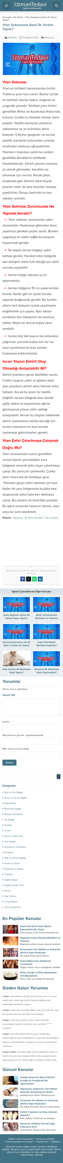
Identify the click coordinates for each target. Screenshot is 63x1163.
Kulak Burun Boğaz (13, 869)
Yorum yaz (49, 37)
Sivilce (7, 890)
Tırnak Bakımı (10, 901)
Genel (7, 830)
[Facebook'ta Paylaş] (22, 579)
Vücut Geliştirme (12, 907)
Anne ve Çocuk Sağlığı (15, 797)
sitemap (38, 1155)
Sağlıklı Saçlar (11, 879)
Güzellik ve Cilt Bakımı (15, 847)
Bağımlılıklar (10, 803)
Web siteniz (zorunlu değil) (15, 749)
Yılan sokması (51, 517)
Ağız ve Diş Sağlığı (13, 792)
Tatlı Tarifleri (10, 896)
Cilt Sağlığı (9, 819)
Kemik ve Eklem (12, 863)
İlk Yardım (18, 17)
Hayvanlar (18, 517)
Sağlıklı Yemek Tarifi (14, 885)
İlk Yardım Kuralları (34, 517)
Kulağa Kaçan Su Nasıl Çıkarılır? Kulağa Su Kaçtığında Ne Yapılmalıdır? (37, 1080)
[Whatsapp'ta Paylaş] (34, 579)
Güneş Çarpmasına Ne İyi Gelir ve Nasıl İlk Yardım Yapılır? (16, 645)
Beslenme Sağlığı (12, 808)
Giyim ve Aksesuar (13, 836)
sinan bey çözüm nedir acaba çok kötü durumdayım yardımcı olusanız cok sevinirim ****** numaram (27, 1024)
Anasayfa (6, 17)
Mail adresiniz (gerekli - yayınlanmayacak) (22, 735)
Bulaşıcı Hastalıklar (13, 814)
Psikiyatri (8, 874)
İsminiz (5, 722)
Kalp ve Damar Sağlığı (15, 858)
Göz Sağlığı (10, 841)
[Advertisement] (29, 543)
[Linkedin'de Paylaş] (40, 579)
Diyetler (8, 825)
